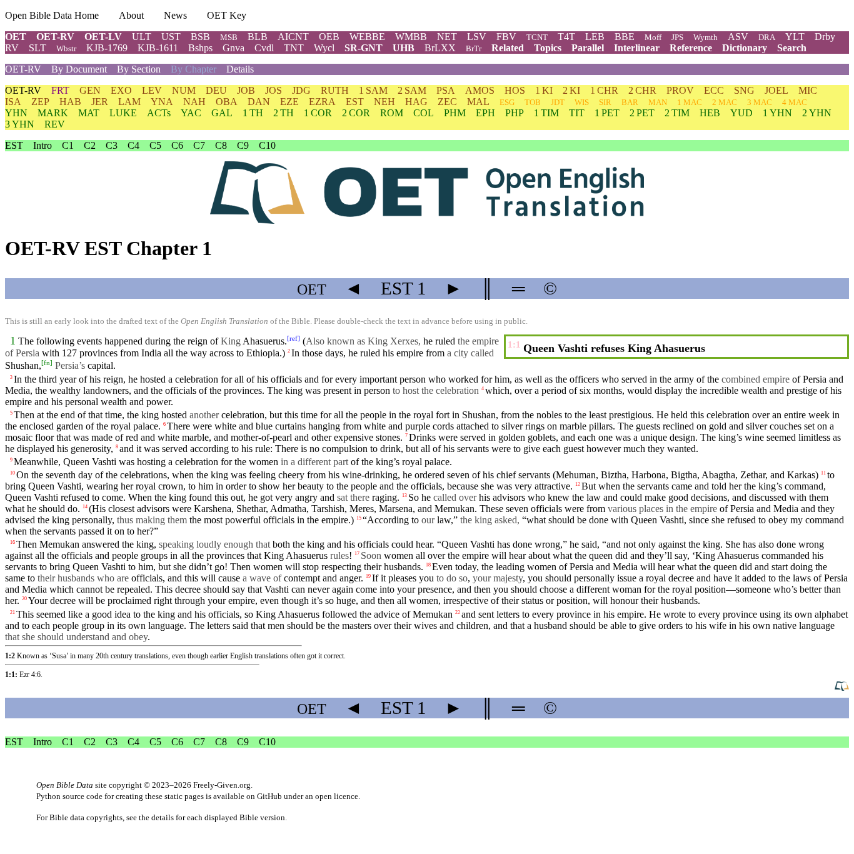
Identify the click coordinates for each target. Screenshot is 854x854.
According (388, 520)
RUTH (335, 90)
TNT (294, 48)
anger (350, 578)
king (150, 414)
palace (145, 426)
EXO (121, 90)
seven (517, 508)
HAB (70, 101)
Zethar (752, 475)
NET (447, 36)
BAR (629, 102)
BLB (258, 36)
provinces (98, 353)
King (274, 555)
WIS (582, 102)
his (817, 555)
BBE (625, 36)
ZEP (40, 101)
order (236, 486)
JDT (558, 102)
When (140, 497)
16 (12, 542)
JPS (677, 37)
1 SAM (373, 90)
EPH (485, 113)
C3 (112, 145)
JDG (301, 90)
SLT (37, 48)
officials (426, 486)
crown (170, 486)
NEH (384, 101)
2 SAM (412, 90)
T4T (566, 36)
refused (75, 497)
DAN (259, 101)
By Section (139, 69)
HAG (416, 101)
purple (417, 426)
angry (306, 497)
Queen (644, 520)
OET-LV (103, 36)
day (85, 475)
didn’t (200, 566)
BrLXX (440, 48)
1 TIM (546, 113)
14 (85, 507)
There (286, 448)
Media (17, 390)
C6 (177, 145)
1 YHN (777, 113)
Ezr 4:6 (30, 674)
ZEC (447, 101)
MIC (807, 90)
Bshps (200, 48)
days (334, 353)
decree (63, 600)
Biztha (613, 475)
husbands (402, 566)
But (588, 486)
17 (356, 553)
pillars (601, 426)
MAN (657, 102)
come (366, 589)
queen (601, 555)
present (337, 390)
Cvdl (264, 48)
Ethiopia (262, 353)
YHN (16, 113)
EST (355, 101)
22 (457, 612)
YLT (795, 36)
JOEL (776, 90)
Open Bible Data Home (52, 15)
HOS (515, 90)
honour (624, 600)
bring (15, 486)
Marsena (396, 508)
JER (99, 101)
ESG (507, 102)
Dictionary (744, 48)
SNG (744, 90)
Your (38, 600)
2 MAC (724, 102)
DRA (766, 37)
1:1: (11, 674)
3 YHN (19, 124)
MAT (88, 113)
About (131, 15)
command (804, 486)
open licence (336, 796)
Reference (691, 48)
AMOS (480, 90)
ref (293, 338)
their (372, 566)
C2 (90, 145)
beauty (311, 486)
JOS (273, 90)
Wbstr (66, 48)
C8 (221, 145)
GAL (222, 113)
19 (368, 576)
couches (785, 426)
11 (823, 473)
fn (47, 362)
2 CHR (642, 90)
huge (346, 600)
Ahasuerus (263, 341)
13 (404, 495)
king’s (730, 437)
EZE (289, 101)
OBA (227, 101)
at (40, 414)
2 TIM (677, 113)
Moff (653, 37)
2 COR (356, 113)
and (568, 437)
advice (386, 614)
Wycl (324, 48)
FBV (506, 36)
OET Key (226, 15)
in (492, 437)
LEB (595, 36)
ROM (391, 113)
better (810, 589)
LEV (152, 90)
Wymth (705, 37)
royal (412, 461)
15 (358, 518)
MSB (229, 37)
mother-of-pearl (261, 437)
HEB (710, 113)
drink (390, 448)
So (413, 497)
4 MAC (794, 102)
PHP (514, 113)
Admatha (288, 508)
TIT (577, 113)
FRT (60, 90)
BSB (200, 36)
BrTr (473, 48)
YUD (741, 113)
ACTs (159, 113)
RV (12, 48)
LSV (476, 36)
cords (443, 426)
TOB (533, 102)
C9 (243, 145)
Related (507, 48)
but (275, 414)
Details (240, 69)
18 (428, 565)
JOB (246, 90)
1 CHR (604, 90)
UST (171, 36)
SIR (605, 102)
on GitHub (264, 796)
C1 (68, 145)
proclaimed (129, 600)
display (669, 390)
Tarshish (327, 508)
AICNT (293, 36)
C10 (267, 145)
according (209, 448)
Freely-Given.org (222, 785)
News (175, 15)
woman (626, 589)
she (487, 486)
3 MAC (759, 102)
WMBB (411, 36)
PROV (680, 90)
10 (12, 473)
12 (577, 484)
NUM (184, 90)
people (373, 414)
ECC (714, 90)
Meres (361, 508)
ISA (13, 101)
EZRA (322, 101)
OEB (329, 36)
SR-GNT (363, 48)
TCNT (537, 37)
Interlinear (637, 48)
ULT (141, 36)
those (312, 353)
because (462, 486)
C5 (155, 145)
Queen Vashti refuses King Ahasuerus (614, 348)
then (386, 600)
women (263, 461)
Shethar (251, 508)
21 (12, 612)
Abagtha (718, 475)
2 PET (642, 113)
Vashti (104, 461)
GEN (90, 90)
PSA (445, 90)
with (50, 353)
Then (24, 414)
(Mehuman (574, 475)
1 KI (544, 90)
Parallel (587, 48)
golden (511, 437)
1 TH (253, 113)
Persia (814, 379)
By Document (79, 69)
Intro (42, 145)
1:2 (10, 655)
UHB (403, 48)
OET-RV (55, 36)
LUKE (123, 113)
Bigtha (684, 475)
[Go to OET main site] (427, 192)
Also (315, 341)
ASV (738, 36)
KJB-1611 (158, 48)
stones (388, 437)
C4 (133, 145)
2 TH (283, 113)
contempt (302, 578)
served (473, 437)
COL (423, 113)
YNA (162, 101)
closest (121, 508)
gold (717, 426)
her (11, 600)
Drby (825, 36)
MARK (53, 113)
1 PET (607, 113)
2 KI (571, 90)
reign (198, 341)
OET (15, 36)
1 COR (318, 113)
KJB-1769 (107, 48)
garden (69, 426)
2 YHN (816, 113)
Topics (547, 48)
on (119, 531)
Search (791, 48)
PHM (455, 113)
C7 (199, 145)
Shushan (22, 365)
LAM (129, 101)
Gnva (233, 48)
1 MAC (689, 102)
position (710, 589)
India (151, 353)
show (269, 486)
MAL (478, 101)
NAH (194, 101)
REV (54, 124)
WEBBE (367, 36)
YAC (191, 113)
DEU (216, 90)
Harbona (648, 475)
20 (24, 598)
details (162, 817)
